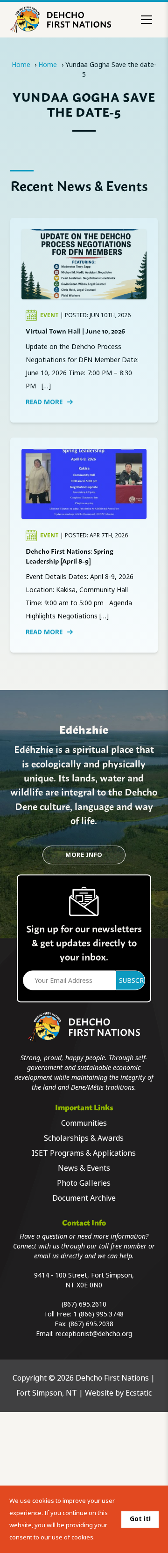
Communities (84, 1123)
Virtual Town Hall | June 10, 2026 (75, 330)
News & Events (84, 1168)
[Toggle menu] (146, 19)
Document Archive (84, 1198)
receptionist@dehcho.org (94, 1333)
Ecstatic (139, 1393)
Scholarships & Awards (84, 1138)
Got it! (140, 1518)
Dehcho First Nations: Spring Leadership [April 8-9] (69, 555)
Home (21, 64)
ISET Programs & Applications (84, 1153)
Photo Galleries (84, 1183)
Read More (44, 402)
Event (50, 315)
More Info (83, 854)
